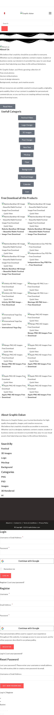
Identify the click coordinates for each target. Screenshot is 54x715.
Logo (3, 458)
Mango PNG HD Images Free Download (40, 334)
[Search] (4, 28)
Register (3, 582)
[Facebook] (24, 3)
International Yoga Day (11, 327)
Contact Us (17, 523)
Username (5, 594)
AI (2, 495)
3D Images (6, 453)
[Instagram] (26, 3)
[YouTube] (29, 3)
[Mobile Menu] (50, 13)
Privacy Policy (43, 523)
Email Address (6, 605)
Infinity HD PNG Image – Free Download (12, 303)
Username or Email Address (11, 538)
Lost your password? (16, 582)
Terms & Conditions (30, 523)
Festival (5, 448)
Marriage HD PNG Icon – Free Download (38, 303)
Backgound (6, 467)
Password (4, 548)
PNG (3, 476)
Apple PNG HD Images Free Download (39, 365)
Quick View (8, 213)
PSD (3, 481)
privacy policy (30, 640)
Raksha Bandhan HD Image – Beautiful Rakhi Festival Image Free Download (13, 231)
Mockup (5, 462)
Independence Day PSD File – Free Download (39, 263)
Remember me (9, 569)
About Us (9, 523)
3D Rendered (7, 490)
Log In (2, 653)
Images (4, 486)
